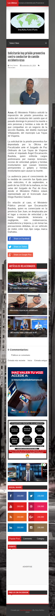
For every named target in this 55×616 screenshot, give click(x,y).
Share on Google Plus (23, 255)
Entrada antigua (40, 360)
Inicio (30, 360)
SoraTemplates (25, 610)
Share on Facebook (22, 239)
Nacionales (11, 67)
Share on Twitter (20, 247)
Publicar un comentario (20, 355)
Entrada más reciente (16, 360)
